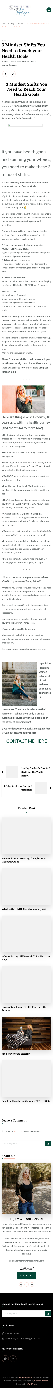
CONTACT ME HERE (26, 741)
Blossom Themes (41, 1380)
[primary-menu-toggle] (48, 9)
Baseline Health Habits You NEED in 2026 (26, 1101)
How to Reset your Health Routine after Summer (25, 1008)
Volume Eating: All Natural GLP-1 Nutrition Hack (26, 958)
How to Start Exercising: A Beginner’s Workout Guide (24, 860)
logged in (18, 1131)
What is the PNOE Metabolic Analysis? (24, 908)
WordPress (31, 1384)
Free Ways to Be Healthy (16, 1053)
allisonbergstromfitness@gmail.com (22, 1338)
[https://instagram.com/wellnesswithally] (13, 1358)
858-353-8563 (12, 1333)
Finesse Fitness (25, 1377)
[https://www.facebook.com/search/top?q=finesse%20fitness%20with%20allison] (5, 1358)
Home (4, 40)
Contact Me (26, 1275)
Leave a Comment (9, 65)
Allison (5, 61)
